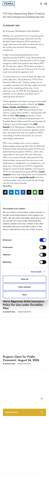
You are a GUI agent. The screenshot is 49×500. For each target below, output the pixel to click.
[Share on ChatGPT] (41, 192)
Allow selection (24, 287)
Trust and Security (11, 454)
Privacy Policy (9, 450)
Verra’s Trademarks (11, 432)
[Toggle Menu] (45, 3)
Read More (7, 186)
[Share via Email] (35, 192)
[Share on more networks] (5, 192)
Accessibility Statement (13, 446)
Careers (6, 428)
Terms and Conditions (13, 441)
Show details (36, 272)
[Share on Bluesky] (17, 192)
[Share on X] (29, 192)
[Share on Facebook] (23, 192)
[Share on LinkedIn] (11, 192)
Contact (7, 423)
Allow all (24, 279)
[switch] (42, 247)
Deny (24, 295)
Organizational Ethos (13, 437)
